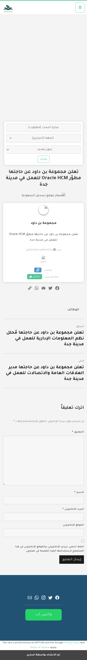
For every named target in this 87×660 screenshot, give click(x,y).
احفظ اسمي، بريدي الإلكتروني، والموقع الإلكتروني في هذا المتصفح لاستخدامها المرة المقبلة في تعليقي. (49, 549)
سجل (36, 276)
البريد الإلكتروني (73, 509)
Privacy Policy (72, 642)
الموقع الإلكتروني (73, 525)
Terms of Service (39, 647)
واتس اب (43, 614)
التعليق (78, 431)
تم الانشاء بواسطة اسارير (43, 655)
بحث (43, 159)
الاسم (79, 492)
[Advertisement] (43, 68)
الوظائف (73, 309)
